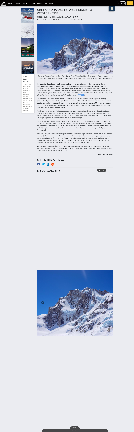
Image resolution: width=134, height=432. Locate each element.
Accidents (26, 3)
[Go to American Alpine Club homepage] (3, 3)
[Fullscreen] (104, 170)
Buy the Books (37, 3)
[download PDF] (112, 9)
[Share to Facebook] (39, 165)
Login (123, 3)
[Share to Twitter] (44, 165)
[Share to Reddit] (53, 165)
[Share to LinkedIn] (49, 165)
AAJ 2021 (81, 95)
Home (10, 3)
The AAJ (17, 3)
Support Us (49, 3)
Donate (130, 3)
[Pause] (99, 170)
